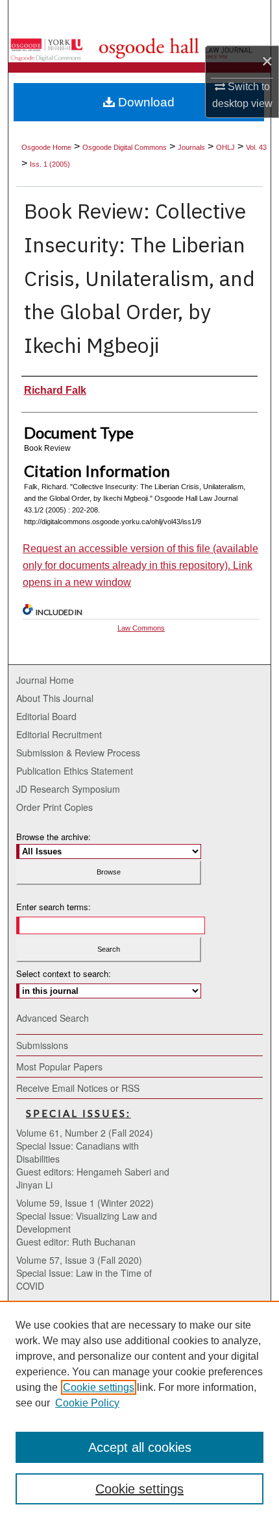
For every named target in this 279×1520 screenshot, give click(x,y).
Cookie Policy (87, 1402)
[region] (139, 1410)
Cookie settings (98, 1387)
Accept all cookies (139, 1447)
